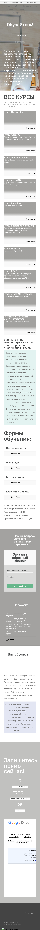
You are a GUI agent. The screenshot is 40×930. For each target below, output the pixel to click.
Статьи (29, 913)
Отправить (20, 586)
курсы (20, 676)
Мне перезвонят (20, 42)
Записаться (20, 36)
